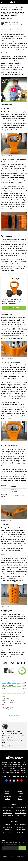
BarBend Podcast (21, 807)
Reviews (20, 796)
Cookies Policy (7, 827)
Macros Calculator (20, 813)
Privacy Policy (7, 832)
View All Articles (7, 746)
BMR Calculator (7, 813)
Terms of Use (21, 832)
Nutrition (7, 799)
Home (3, 7)
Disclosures (7, 829)
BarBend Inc (16, 856)
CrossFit (7, 791)
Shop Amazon (14, 308)
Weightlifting (7, 796)
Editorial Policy (20, 829)
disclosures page (16, 29)
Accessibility (7, 824)
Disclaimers (20, 827)
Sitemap (23, 856)
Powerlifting (20, 793)
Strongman (20, 791)
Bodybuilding (7, 793)
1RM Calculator (20, 810)
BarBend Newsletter (7, 807)
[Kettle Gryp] (9, 670)
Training (20, 799)
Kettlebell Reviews (12, 7)
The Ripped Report (7, 810)
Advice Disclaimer (20, 824)
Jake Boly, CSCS (14, 22)
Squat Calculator (21, 815)
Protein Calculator (7, 815)
